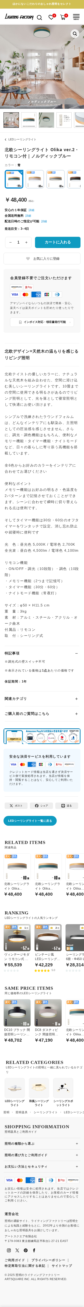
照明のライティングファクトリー (38, 1275)
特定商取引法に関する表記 (25, 1265)
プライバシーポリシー (48, 1260)
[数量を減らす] (10, 242)
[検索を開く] (39, 17)
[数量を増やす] (26, 242)
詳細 (31, 210)
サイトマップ (62, 1265)
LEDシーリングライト (22, 139)
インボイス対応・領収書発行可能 (45, 322)
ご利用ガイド (15, 1260)
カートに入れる (58, 242)
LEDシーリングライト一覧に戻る (30, 820)
